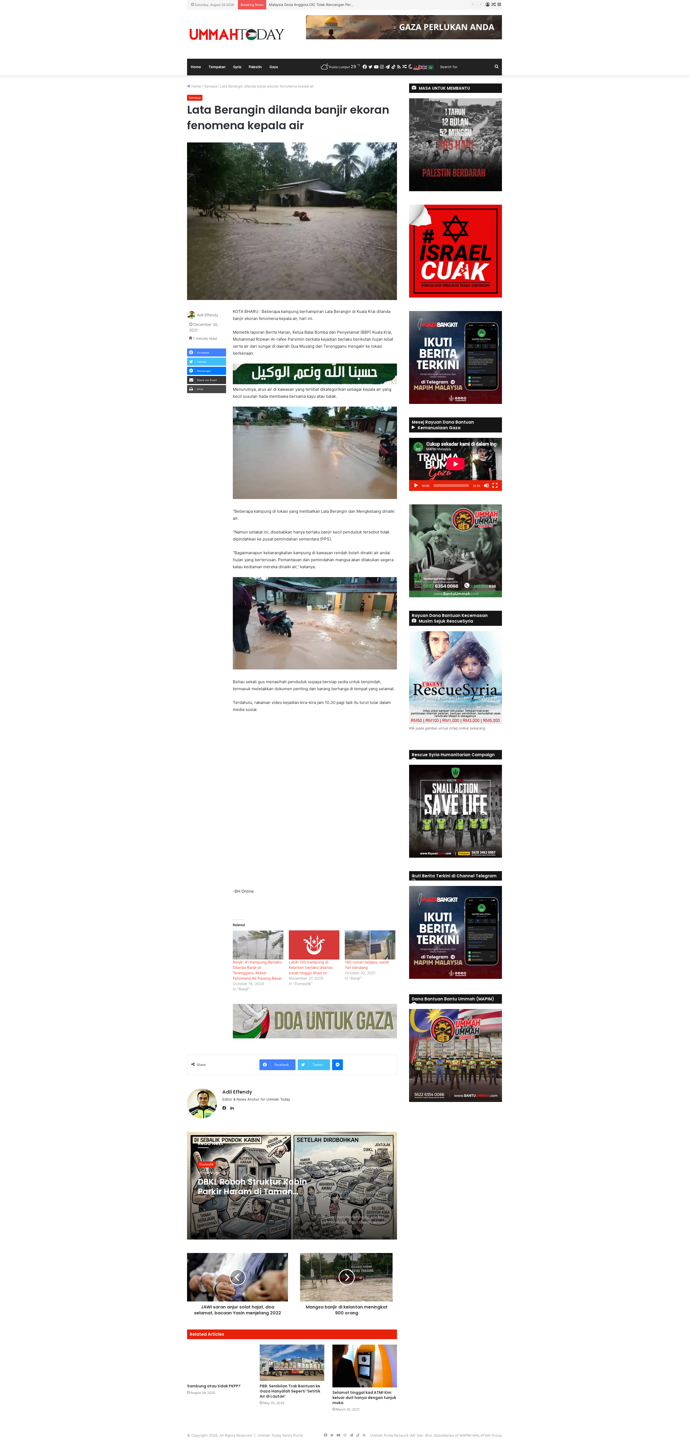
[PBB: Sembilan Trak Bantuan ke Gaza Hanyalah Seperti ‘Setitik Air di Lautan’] (292, 1363)
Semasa (210, 86)
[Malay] (416, 67)
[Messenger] (337, 1064)
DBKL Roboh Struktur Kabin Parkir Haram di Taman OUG (315, 4)
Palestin (255, 67)
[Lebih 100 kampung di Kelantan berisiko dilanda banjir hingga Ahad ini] (314, 944)
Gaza (273, 67)
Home (196, 67)
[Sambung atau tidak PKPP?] (219, 1363)
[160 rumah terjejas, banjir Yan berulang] (370, 944)
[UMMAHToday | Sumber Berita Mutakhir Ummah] (237, 34)
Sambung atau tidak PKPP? (214, 1386)
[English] (423, 67)
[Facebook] (225, 1108)
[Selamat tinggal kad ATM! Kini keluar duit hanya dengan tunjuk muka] (364, 1366)
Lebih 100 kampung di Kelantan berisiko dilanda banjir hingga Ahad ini (311, 967)
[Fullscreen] (495, 485)
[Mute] (486, 485)
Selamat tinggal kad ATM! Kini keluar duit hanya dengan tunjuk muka (364, 1397)
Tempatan (217, 67)
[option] (292, 1186)
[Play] (416, 485)
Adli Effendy (207, 315)
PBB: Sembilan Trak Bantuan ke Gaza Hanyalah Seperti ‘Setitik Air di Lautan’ (290, 1391)
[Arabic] (430, 67)
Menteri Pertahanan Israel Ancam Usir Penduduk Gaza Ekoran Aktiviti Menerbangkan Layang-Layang (251, 1186)
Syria (237, 67)
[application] (455, 464)
